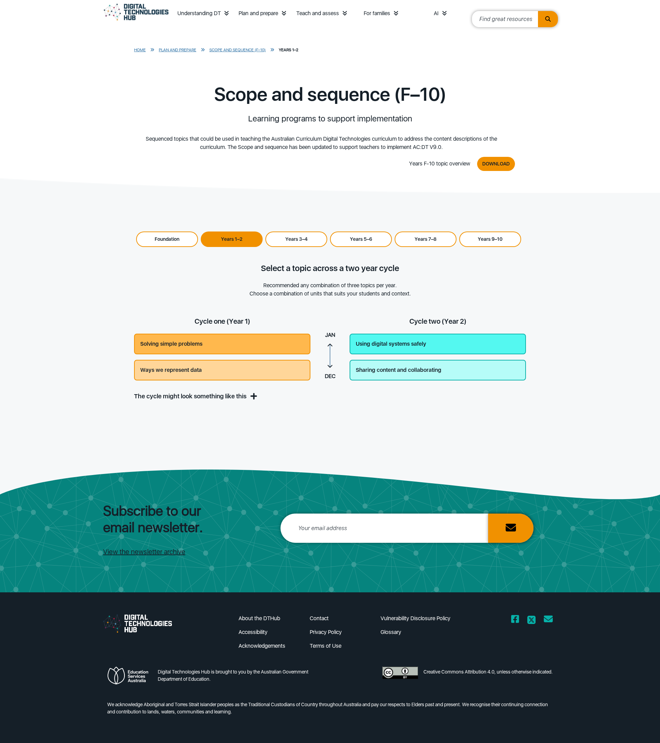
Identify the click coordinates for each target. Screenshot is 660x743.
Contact (319, 618)
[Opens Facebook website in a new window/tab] (515, 620)
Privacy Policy (326, 632)
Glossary (391, 632)
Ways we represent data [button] (171, 370)
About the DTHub (259, 618)
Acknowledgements (262, 646)
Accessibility (253, 632)
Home (140, 49)
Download (496, 163)
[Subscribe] (511, 528)
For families (377, 13)
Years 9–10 (490, 239)
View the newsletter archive (144, 552)
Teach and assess (317, 13)
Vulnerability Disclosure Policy (415, 618)
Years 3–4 (296, 239)
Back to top (633, 727)
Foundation (167, 239)
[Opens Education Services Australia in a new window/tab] (129, 677)
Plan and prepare (258, 13)
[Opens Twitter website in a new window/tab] (531, 620)
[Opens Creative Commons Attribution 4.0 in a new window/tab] (400, 677)
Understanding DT (199, 13)
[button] (226, 13)
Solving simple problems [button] (171, 344)
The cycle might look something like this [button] (191, 396)
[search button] (548, 19)
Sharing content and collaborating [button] (398, 370)
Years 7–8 (426, 239)
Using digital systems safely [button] (391, 344)
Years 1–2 (288, 49)
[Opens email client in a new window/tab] (548, 620)
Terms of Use (325, 646)
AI (436, 13)
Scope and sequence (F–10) (237, 49)
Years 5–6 (361, 239)
